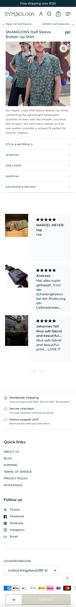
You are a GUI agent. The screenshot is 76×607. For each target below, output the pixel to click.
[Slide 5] (39, 103)
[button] (49, 14)
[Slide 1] (28, 103)
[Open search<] (49, 14)
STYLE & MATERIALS (19, 144)
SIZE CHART (14, 165)
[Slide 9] (49, 103)
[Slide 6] (42, 103)
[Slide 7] (44, 103)
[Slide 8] (46, 103)
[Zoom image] (63, 48)
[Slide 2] (32, 103)
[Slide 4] (37, 103)
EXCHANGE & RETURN (20, 186)
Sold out (46, 600)
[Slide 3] (34, 103)
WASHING (12, 154)
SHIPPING (12, 176)
